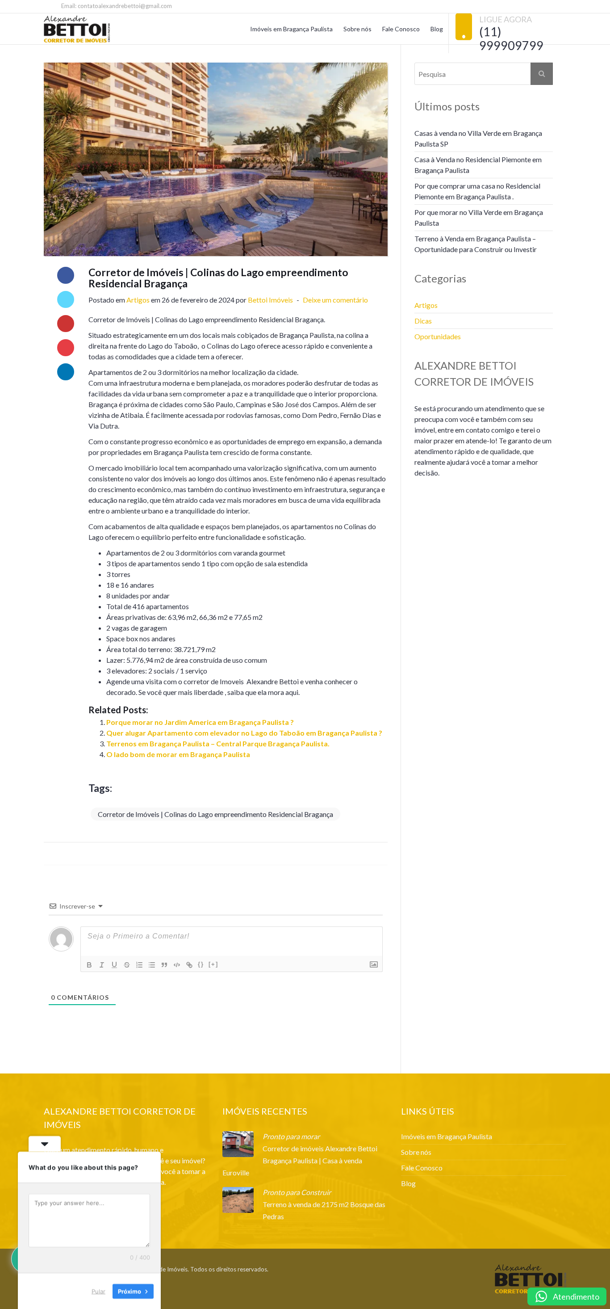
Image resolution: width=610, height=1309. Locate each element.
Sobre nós (357, 29)
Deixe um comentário (334, 299)
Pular (98, 1290)
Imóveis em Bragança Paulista (291, 29)
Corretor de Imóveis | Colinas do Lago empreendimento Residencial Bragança (215, 814)
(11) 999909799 (511, 38)
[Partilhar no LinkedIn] (65, 371)
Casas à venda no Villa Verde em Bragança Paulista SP (478, 138)
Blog (436, 29)
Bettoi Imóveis (270, 299)
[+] (213, 964)
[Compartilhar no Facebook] (65, 275)
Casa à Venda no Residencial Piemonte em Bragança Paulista (478, 164)
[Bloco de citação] (164, 965)
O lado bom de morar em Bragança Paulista (178, 754)
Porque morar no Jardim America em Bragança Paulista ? (200, 722)
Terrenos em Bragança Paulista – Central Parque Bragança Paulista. (218, 743)
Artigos (138, 299)
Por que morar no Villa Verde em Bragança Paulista (478, 217)
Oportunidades (437, 336)
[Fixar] (127, 965)
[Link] (189, 965)
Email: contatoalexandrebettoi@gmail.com (116, 5)
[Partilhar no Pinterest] (65, 347)
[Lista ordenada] (139, 965)
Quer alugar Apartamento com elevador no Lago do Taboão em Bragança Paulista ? (244, 732)
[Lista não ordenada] (152, 965)
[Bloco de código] (177, 965)
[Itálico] (102, 965)
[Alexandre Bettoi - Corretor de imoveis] (77, 29)
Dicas (423, 320)
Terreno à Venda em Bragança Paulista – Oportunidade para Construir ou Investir (475, 243)
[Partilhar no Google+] (65, 323)
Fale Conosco (401, 29)
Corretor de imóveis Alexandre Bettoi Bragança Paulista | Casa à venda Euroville (299, 1160)
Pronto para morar (291, 1136)
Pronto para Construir (297, 1192)
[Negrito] (89, 965)
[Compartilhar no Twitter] (65, 299)
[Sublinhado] (114, 965)
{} (201, 964)
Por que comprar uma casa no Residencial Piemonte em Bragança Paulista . (477, 191)
